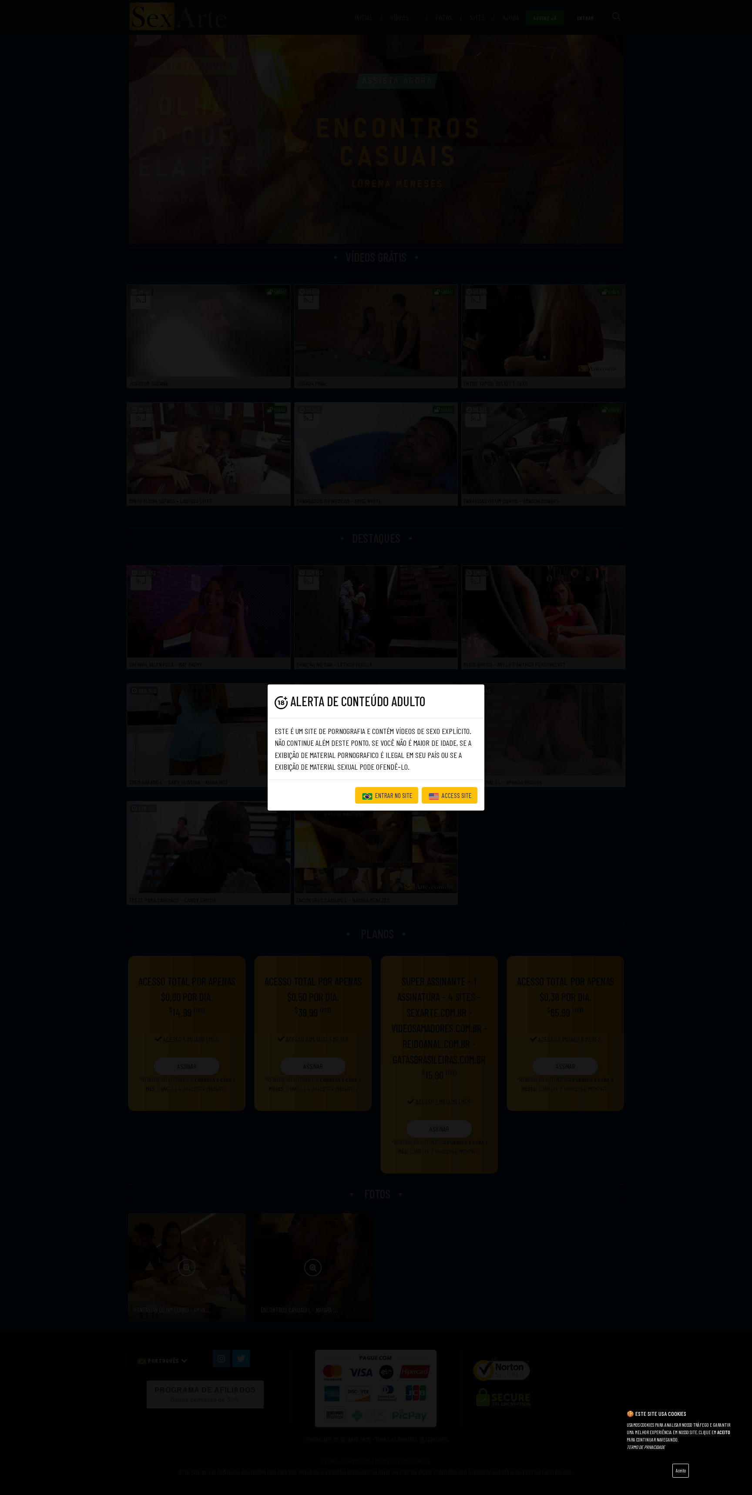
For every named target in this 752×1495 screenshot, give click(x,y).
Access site (456, 795)
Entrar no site (393, 795)
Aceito (681, 1470)
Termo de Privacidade (646, 1447)
